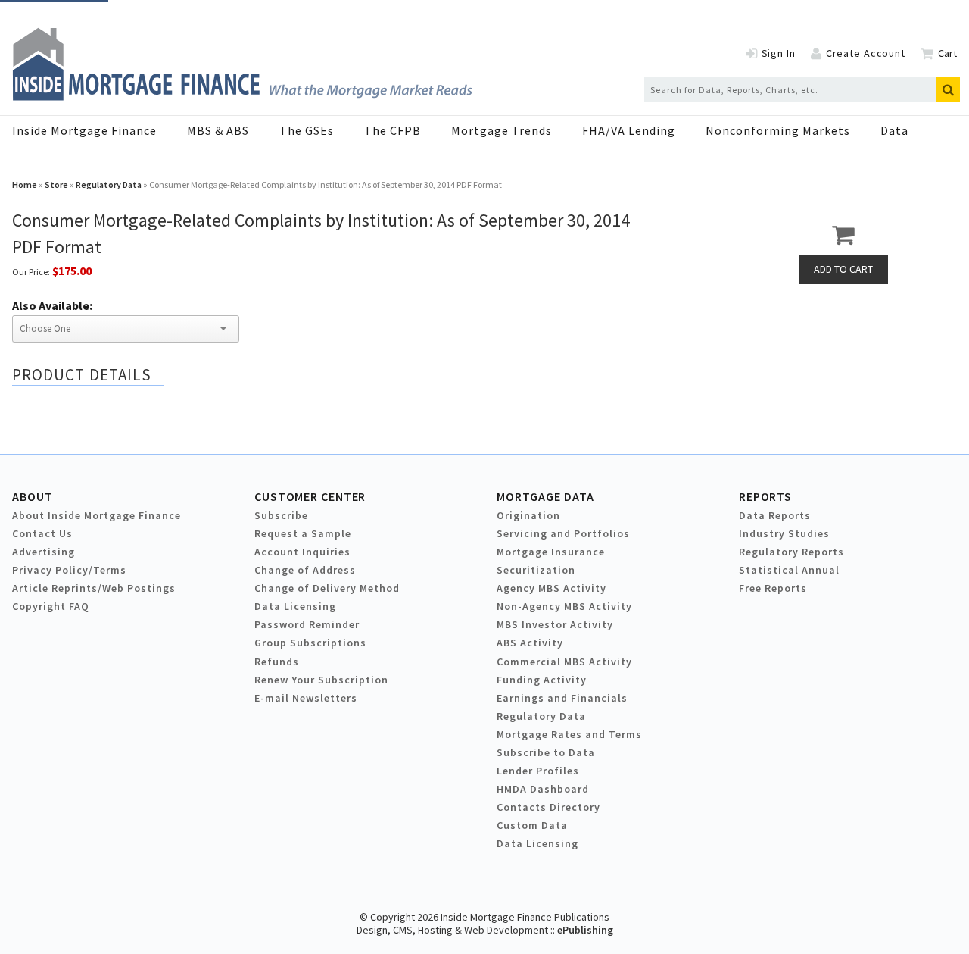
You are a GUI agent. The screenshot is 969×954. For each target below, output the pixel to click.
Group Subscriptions (310, 642)
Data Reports (775, 515)
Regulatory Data (109, 184)
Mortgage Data (545, 496)
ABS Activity (530, 642)
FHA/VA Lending (628, 130)
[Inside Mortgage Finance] (242, 96)
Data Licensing (295, 606)
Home (24, 184)
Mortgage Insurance (551, 551)
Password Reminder (307, 624)
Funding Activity (542, 680)
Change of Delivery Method (327, 588)
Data (894, 130)
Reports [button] (765, 496)
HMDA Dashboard (543, 789)
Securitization (536, 570)
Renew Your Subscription (321, 680)
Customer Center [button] (310, 496)
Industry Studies (784, 533)
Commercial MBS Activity (564, 661)
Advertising (43, 551)
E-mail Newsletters (305, 698)
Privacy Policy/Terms (69, 570)
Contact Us (42, 533)
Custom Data (532, 825)
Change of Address (305, 570)
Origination (528, 515)
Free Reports (773, 588)
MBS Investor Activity (555, 624)
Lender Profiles (538, 770)
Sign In (779, 53)
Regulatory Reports (791, 551)
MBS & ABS (218, 130)
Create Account (865, 53)
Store (56, 184)
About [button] (32, 496)
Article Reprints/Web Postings (94, 588)
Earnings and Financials (562, 698)
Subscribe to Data (546, 752)
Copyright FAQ (50, 606)
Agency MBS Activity (551, 588)
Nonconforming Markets (778, 130)
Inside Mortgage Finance (84, 130)
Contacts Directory (548, 807)
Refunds (276, 661)
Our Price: (31, 271)
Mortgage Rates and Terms (569, 734)
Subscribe (281, 515)
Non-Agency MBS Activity (564, 606)
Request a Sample (302, 533)
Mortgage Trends (501, 130)
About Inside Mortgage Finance (96, 515)
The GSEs (306, 130)
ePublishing (585, 930)
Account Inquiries (302, 551)
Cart (947, 53)
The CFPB (392, 130)
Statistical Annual (789, 570)
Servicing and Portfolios (563, 533)
